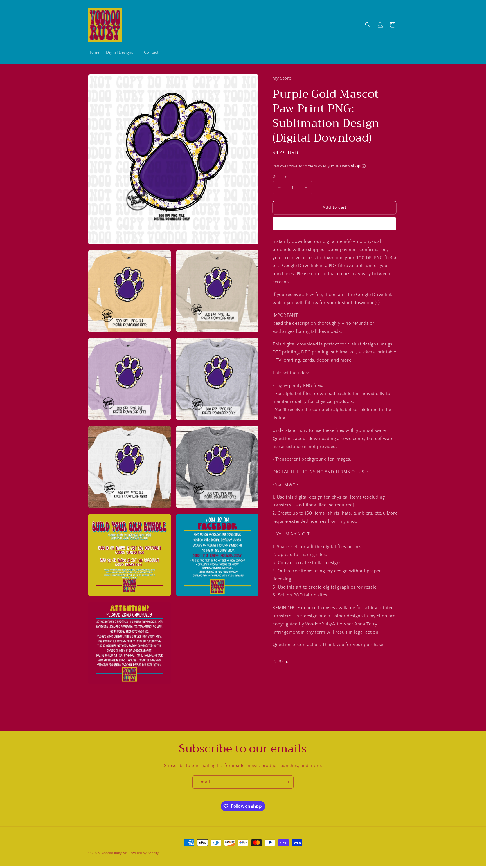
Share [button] (284, 661)
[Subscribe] (287, 782)
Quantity (280, 176)
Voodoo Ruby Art (115, 853)
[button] (122, 53)
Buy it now (334, 223)
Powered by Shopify (144, 853)
